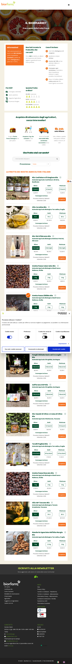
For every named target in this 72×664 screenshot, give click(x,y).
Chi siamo (7, 587)
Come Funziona (8, 591)
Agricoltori (7, 598)
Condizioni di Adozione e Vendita (46, 599)
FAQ (38, 587)
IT (60, 662)
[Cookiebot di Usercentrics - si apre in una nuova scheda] (59, 313)
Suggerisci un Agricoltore (11, 601)
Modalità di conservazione (11, 594)
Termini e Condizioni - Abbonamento (47, 594)
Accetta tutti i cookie (59, 349)
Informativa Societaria (43, 603)
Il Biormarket (8, 596)
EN (67, 662)
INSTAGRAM (42, 632)
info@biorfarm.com (11, 636)
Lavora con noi (8, 603)
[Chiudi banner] (69, 313)
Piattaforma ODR (42, 601)
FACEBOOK (41, 629)
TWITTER (41, 636)
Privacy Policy (41, 589)
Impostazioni (63, 343)
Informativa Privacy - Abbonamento (47, 596)
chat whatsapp (10, 634)
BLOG (39, 627)
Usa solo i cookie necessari (13, 349)
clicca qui (10, 646)
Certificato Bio (8, 589)
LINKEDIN (41, 634)
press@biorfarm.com (12, 641)
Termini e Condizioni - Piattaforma (47, 591)
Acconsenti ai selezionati (36, 349)
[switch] (27, 337)
